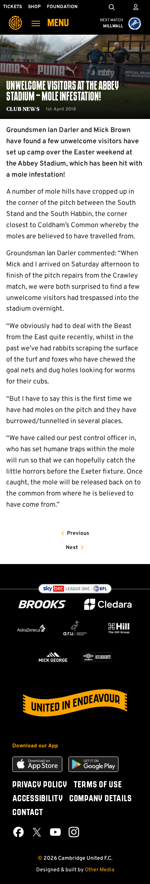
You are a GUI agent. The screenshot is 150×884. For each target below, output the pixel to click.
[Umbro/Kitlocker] (97, 657)
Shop (34, 7)
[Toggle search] (111, 7)
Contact (27, 813)
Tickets (12, 7)
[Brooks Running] (42, 604)
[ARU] (75, 628)
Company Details (100, 799)
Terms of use (97, 785)
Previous (78, 533)
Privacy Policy (39, 785)
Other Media (99, 870)
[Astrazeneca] (31, 628)
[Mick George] (53, 657)
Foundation (62, 7)
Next (72, 547)
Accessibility (37, 799)
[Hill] (119, 628)
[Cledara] (108, 604)
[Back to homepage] (15, 17)
